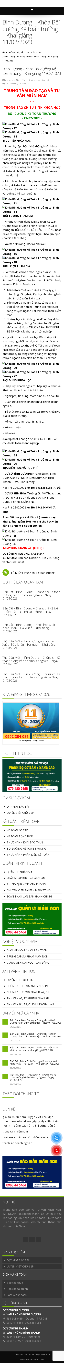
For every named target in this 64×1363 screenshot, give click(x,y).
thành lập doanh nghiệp (17, 1143)
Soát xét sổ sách (17, 1295)
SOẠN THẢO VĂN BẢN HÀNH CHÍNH (29, 896)
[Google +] (32, 1239)
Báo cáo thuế (15, 1283)
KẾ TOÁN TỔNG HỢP (20, 836)
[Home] (3, 52)
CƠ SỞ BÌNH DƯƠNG (15, 1310)
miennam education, (17, 1121)
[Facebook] (25, 1239)
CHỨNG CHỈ (13, 52)
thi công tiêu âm (46, 1126)
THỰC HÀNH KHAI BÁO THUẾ (25, 842)
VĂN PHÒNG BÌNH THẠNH (23, 1332)
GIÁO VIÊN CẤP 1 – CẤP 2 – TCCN (27, 950)
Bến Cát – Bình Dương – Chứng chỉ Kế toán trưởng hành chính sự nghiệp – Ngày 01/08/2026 (31, 595)
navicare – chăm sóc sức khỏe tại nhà (25, 1137)
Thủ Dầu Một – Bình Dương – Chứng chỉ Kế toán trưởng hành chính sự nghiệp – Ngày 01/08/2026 (31, 661)
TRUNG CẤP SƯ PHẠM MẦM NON (27, 956)
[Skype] (38, 1239)
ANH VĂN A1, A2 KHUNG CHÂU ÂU (28, 998)
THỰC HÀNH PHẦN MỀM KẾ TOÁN (28, 855)
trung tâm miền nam (15, 1131)
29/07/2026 (15, 1027)
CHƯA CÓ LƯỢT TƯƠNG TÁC (18, 83)
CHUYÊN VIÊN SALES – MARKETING (29, 890)
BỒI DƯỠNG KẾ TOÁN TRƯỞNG (26, 848)
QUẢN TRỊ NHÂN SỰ (19, 872)
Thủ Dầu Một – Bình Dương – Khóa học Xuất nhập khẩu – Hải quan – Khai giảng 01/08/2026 (28, 644)
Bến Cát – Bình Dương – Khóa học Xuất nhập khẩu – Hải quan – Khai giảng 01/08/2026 (28, 628)
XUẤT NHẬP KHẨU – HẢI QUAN (26, 878)
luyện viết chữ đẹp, (41, 1117)
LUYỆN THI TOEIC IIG (20, 980)
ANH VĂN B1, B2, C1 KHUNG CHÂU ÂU (30, 1004)
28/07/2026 (15, 1068)
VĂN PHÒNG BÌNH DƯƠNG (24, 1314)
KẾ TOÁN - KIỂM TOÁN (31, 52)
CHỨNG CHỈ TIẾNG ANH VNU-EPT (28, 986)
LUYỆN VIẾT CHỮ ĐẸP (20, 813)
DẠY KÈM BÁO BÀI (18, 806)
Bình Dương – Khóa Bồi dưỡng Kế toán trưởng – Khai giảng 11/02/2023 (31, 71)
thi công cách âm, (21, 1126)
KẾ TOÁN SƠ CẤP (17, 830)
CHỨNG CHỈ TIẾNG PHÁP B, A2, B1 (28, 992)
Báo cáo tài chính (17, 1289)
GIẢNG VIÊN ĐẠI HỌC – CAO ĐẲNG (28, 962)
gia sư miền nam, (15, 1117)
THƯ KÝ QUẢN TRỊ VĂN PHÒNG (26, 884)
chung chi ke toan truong (39, 573)
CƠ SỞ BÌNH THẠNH (15, 1328)
